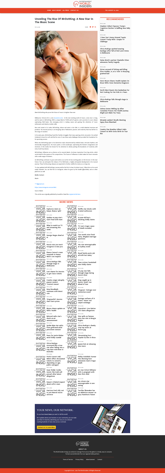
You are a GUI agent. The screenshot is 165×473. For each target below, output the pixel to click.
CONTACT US (74, 10)
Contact (99, 459)
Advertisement (90, 459)
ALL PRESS (66, 10)
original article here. (75, 194)
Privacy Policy (79, 459)
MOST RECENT (56, 10)
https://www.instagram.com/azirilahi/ (45, 187)
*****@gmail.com (39, 184)
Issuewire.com (58, 118)
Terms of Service (68, 459)
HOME (49, 10)
